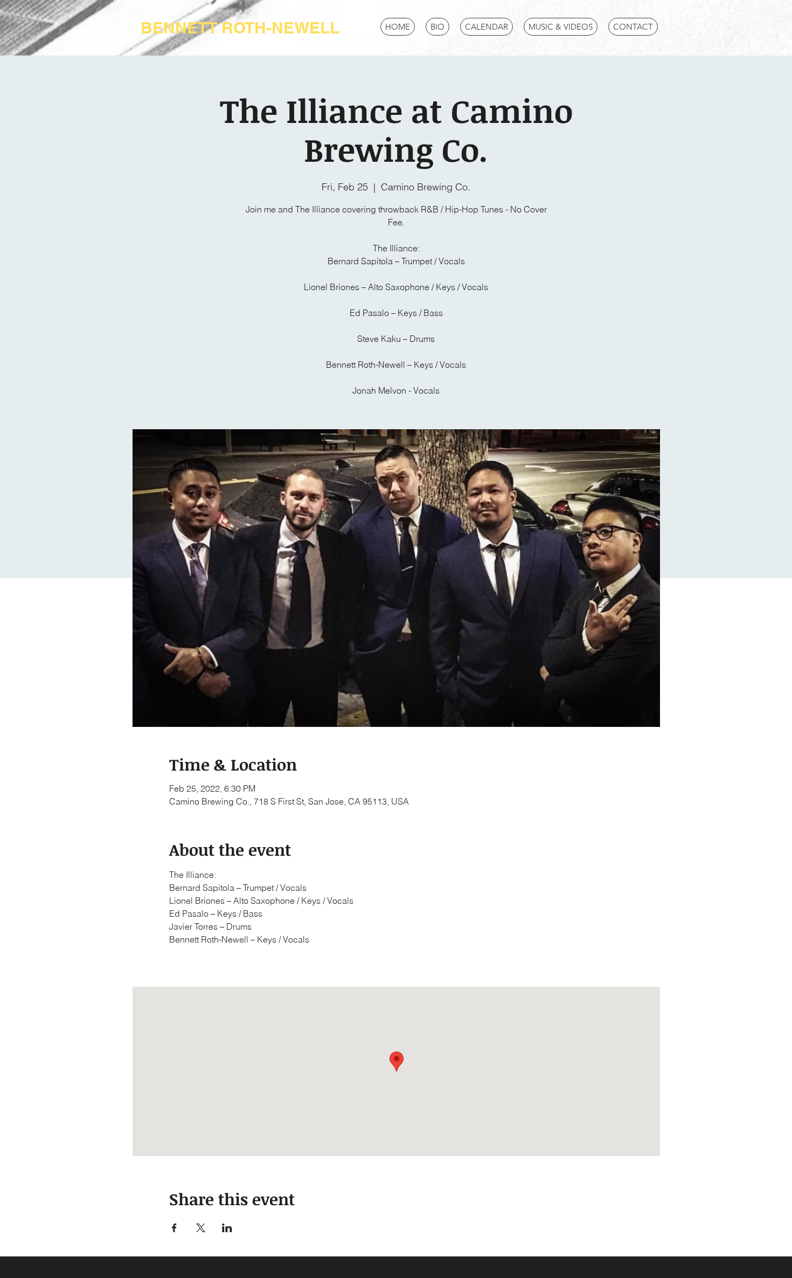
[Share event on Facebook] (174, 1228)
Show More (190, 958)
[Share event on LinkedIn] (227, 1228)
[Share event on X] (201, 1228)
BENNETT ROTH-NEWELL (240, 27)
